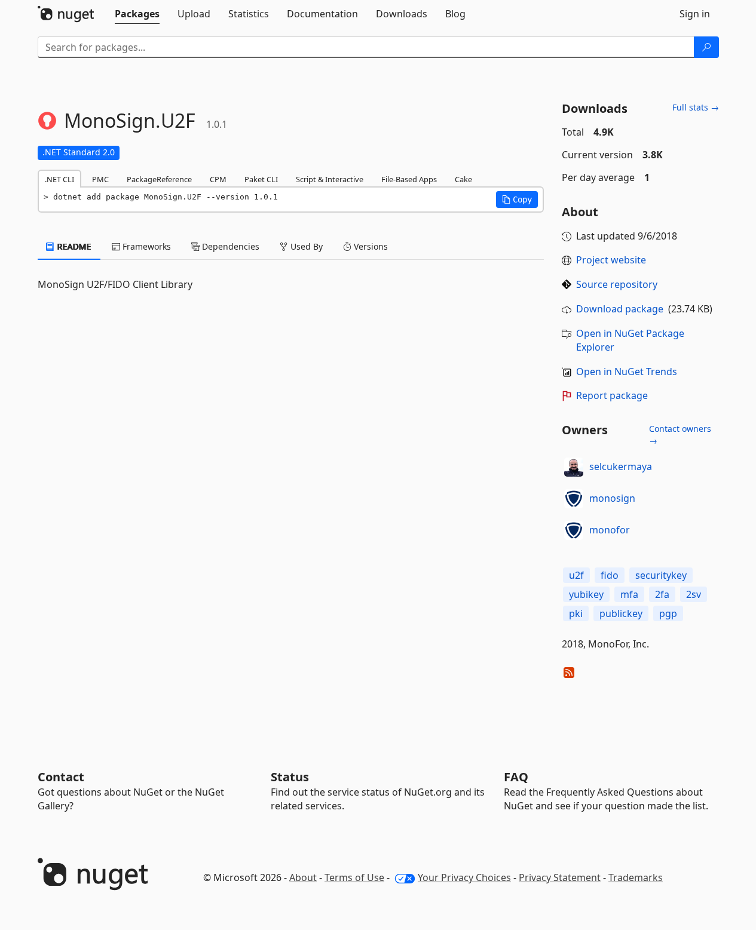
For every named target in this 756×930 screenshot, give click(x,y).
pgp (668, 613)
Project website (611, 259)
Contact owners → (680, 434)
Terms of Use (354, 877)
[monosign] (573, 498)
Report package (612, 395)
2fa (662, 594)
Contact (61, 777)
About (303, 877)
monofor (609, 529)
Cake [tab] (463, 179)
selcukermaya (620, 466)
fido (610, 575)
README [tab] (73, 246)
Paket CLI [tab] (261, 179)
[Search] (706, 47)
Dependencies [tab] (229, 246)
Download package (619, 308)
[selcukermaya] (573, 467)
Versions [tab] (369, 246)
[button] (517, 199)
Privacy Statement (560, 877)
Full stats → (695, 107)
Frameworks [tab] (145, 246)
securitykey (661, 575)
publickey (620, 613)
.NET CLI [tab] (59, 179)
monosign (612, 498)
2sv (693, 594)
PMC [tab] (100, 179)
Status (290, 777)
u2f (576, 575)
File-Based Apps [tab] (409, 179)
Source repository (616, 284)
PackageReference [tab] (159, 179)
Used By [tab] (305, 246)
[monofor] (573, 530)
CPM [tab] (218, 179)
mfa (629, 594)
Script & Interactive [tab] (329, 179)
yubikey (586, 594)
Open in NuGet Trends (626, 371)
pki (576, 613)
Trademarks (635, 877)
